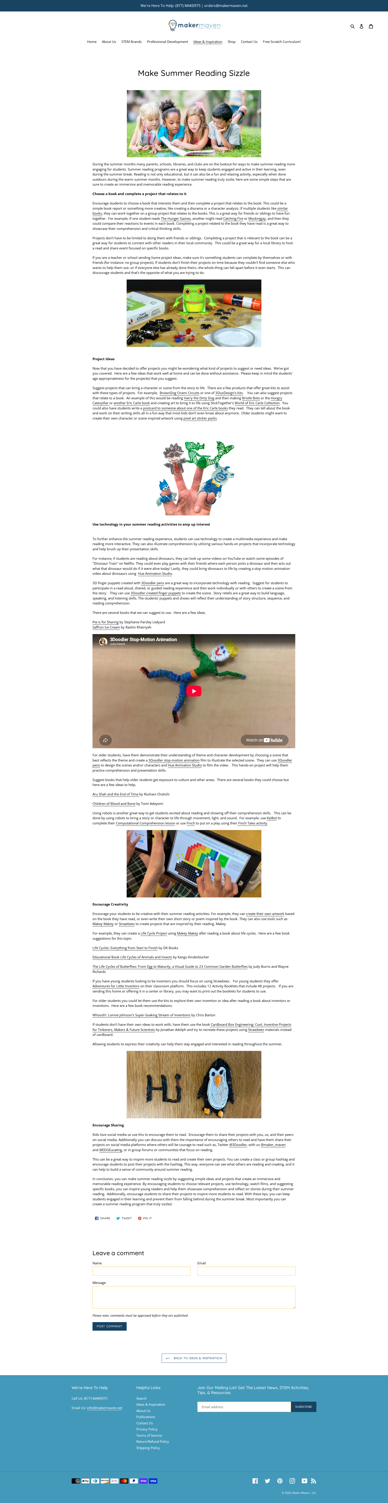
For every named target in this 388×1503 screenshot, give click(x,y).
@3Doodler (238, 1144)
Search (141, 1398)
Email (201, 1263)
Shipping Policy (148, 1447)
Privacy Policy (147, 1429)
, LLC (313, 1493)
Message (99, 1282)
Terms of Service (149, 1435)
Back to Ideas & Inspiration (197, 1358)
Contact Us (144, 1423)
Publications (145, 1416)
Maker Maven (301, 1493)
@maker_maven (273, 1144)
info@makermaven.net (104, 1407)
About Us (143, 1410)
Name (97, 1263)
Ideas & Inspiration (150, 1404)
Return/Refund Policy (152, 1441)
